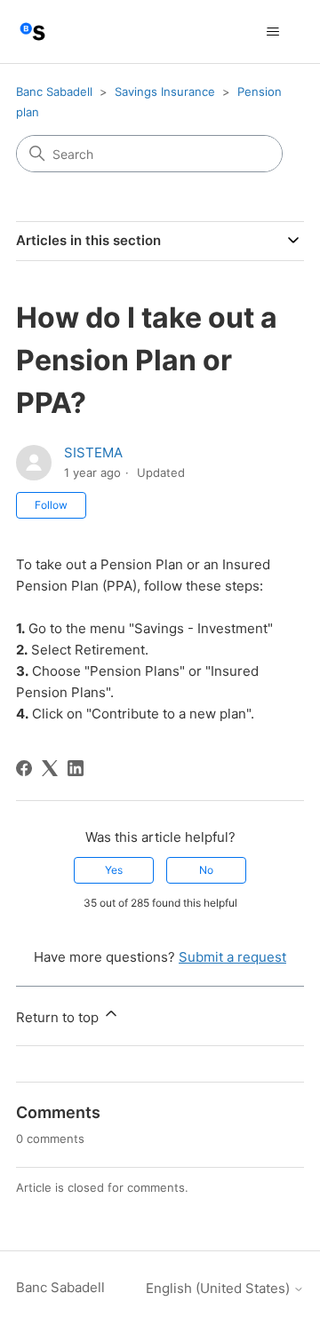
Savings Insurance (165, 91)
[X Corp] (50, 768)
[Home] (32, 31)
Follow (51, 505)
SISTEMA (93, 452)
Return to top (59, 1017)
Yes (114, 870)
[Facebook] (24, 768)
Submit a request (232, 956)
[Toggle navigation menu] (272, 32)
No (206, 870)
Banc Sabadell (54, 91)
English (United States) (219, 1288)
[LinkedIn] (76, 768)
